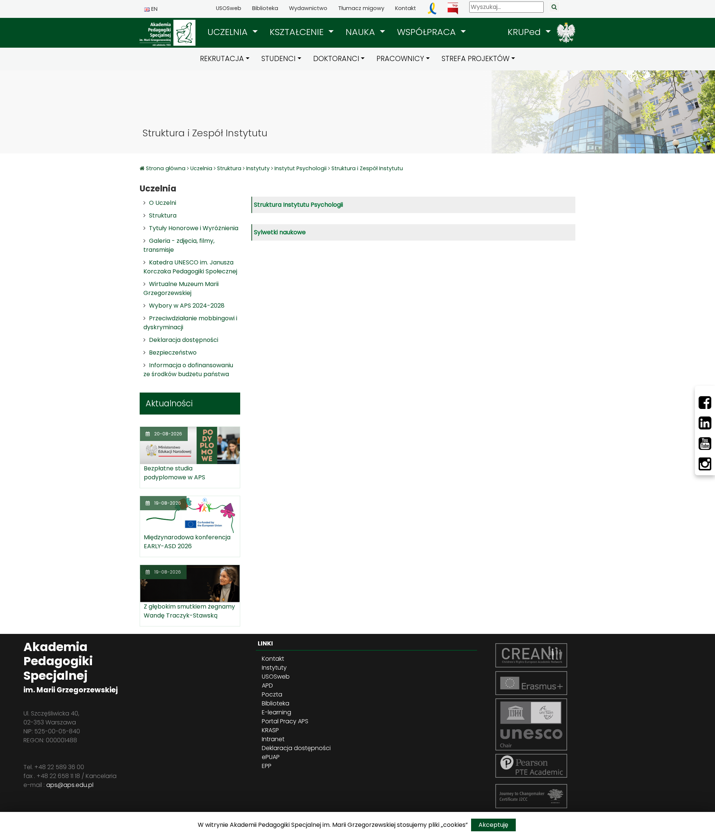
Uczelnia (201, 168)
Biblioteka (265, 8)
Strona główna (166, 168)
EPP (266, 766)
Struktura (229, 168)
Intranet (273, 739)
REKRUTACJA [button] (222, 59)
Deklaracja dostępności (183, 340)
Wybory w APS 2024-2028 (187, 305)
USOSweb (228, 8)
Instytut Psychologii (300, 168)
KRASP (270, 730)
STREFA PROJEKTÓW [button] (475, 59)
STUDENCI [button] (278, 59)
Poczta (272, 694)
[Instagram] (705, 464)
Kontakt (405, 8)
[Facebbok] (705, 402)
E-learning (276, 712)
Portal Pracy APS (285, 721)
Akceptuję (493, 824)
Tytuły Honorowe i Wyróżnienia (193, 228)
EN (154, 9)
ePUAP (271, 757)
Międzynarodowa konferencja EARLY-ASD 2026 (187, 541)
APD (267, 685)
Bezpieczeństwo (173, 352)
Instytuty (258, 168)
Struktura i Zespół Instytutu (367, 168)
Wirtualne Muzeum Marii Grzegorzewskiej (181, 288)
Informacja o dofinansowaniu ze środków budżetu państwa (188, 369)
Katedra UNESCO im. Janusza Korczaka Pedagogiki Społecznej (190, 267)
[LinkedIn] (705, 423)
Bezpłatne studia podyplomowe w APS (174, 473)
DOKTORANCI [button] (336, 59)
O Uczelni (162, 203)
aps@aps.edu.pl (69, 785)
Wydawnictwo (308, 8)
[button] (232, 32)
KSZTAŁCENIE (298, 32)
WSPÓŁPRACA (427, 32)
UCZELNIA (228, 32)
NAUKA (362, 32)
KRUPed (525, 32)
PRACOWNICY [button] (400, 59)
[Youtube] (705, 443)
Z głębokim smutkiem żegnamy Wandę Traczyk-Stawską (189, 611)
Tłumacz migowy (361, 8)
